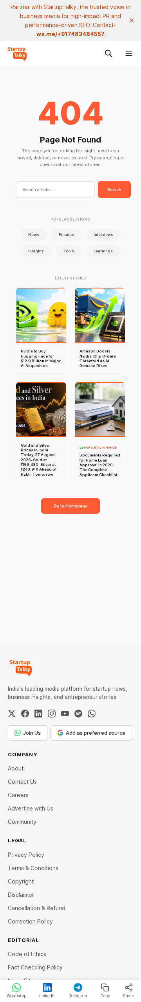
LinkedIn (47, 995)
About (16, 768)
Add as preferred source (95, 733)
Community (22, 821)
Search (114, 189)
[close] (131, 20)
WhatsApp (16, 995)
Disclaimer (21, 894)
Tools (68, 251)
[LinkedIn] (38, 713)
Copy (105, 995)
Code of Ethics (27, 954)
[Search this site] (108, 53)
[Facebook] (25, 713)
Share (128, 995)
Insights (36, 251)
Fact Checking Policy (35, 967)
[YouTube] (65, 713)
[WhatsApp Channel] (92, 713)
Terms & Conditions (33, 868)
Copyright (21, 881)
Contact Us (22, 781)
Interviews (103, 234)
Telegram (78, 995)
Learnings (103, 251)
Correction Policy (30, 921)
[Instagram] (52, 713)
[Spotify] (78, 713)
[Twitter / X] (12, 713)
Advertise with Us (30, 808)
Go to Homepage (70, 506)
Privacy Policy (26, 854)
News (33, 234)
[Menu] (128, 53)
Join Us (32, 733)
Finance (66, 234)
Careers (18, 795)
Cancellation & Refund (36, 908)
